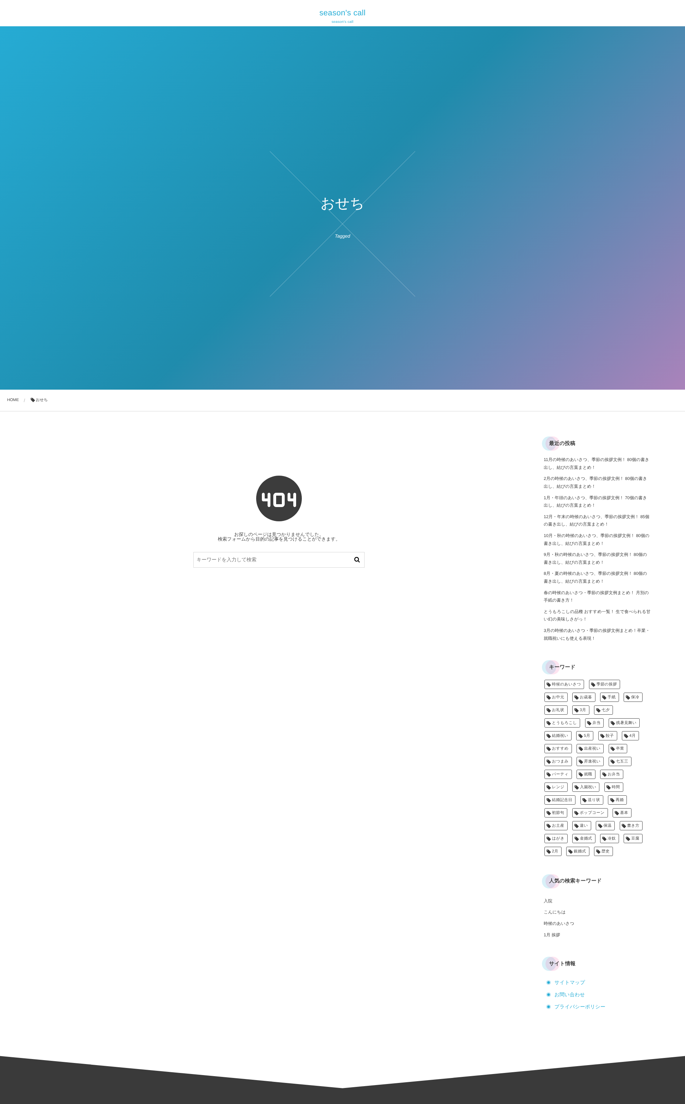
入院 (548, 900)
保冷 (635, 697)
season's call (342, 13)
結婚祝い (560, 736)
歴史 (606, 851)
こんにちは (554, 912)
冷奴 (612, 838)
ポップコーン (592, 813)
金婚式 (586, 838)
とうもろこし (564, 723)
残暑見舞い (626, 723)
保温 (607, 826)
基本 (624, 813)
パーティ (560, 774)
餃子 (610, 736)
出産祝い (592, 748)
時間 (616, 787)
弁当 (597, 723)
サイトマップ (569, 982)
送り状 (594, 800)
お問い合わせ (569, 994)
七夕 (606, 710)
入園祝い (588, 787)
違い (584, 826)
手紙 (612, 697)
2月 (555, 851)
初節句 (558, 813)
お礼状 (558, 710)
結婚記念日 (562, 800)
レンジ (558, 787)
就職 (588, 774)
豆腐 (635, 838)
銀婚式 (580, 851)
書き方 (633, 826)
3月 (583, 710)
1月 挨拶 (552, 934)
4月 (632, 736)
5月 (587, 736)
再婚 (619, 800)
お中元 (558, 697)
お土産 (558, 826)
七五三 (622, 761)
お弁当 (614, 774)
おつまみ (560, 761)
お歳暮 (586, 697)
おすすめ (560, 748)
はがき (558, 838)
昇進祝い (592, 761)
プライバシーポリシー (579, 1006)
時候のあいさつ (566, 684)
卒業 (620, 748)
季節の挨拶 (607, 684)
